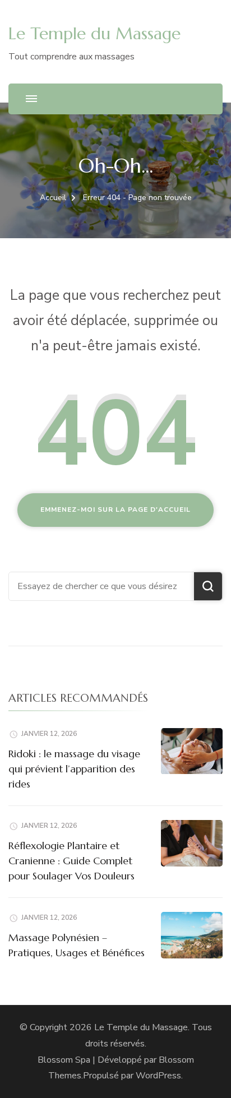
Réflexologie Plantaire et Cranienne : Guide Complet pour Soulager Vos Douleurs (71, 860)
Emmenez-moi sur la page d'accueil (115, 509)
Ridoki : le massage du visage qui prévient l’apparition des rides (74, 768)
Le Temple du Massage (94, 33)
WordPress (158, 1075)
